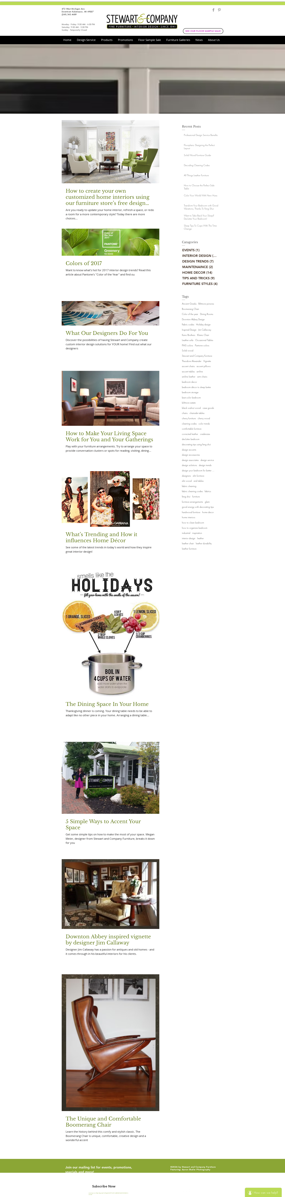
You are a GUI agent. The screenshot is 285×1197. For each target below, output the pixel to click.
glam (207, 501)
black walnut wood (191, 407)
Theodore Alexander (191, 361)
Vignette (207, 361)
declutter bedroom (190, 439)
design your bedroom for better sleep (198, 470)
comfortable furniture (191, 428)
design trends (205, 465)
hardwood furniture (191, 512)
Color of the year (190, 314)
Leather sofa (187, 340)
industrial (186, 532)
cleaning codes (189, 423)
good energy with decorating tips (198, 506)
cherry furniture (189, 418)
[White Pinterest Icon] (188, 1190)
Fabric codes (188, 324)
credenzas (205, 434)
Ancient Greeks (189, 303)
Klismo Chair (203, 335)
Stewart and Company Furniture (197, 355)
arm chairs (202, 376)
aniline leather (188, 376)
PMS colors (187, 345)
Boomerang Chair (190, 308)
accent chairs (188, 366)
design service (207, 460)
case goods (208, 407)
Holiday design (203, 324)
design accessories (191, 454)
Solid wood (187, 350)
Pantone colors (202, 345)
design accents (189, 449)
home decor (208, 512)
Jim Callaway (204, 329)
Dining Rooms (206, 314)
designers (186, 475)
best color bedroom (191, 397)
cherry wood (204, 418)
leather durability (204, 543)
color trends (204, 423)
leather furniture (189, 548)
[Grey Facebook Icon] (213, 10)
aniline (200, 371)
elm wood (187, 480)
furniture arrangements (192, 501)
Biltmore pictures (206, 303)
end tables (199, 480)
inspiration (197, 532)
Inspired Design (189, 329)
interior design (188, 538)
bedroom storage (190, 392)
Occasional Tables (204, 340)
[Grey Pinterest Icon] (219, 10)
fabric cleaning (189, 486)
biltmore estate (189, 402)
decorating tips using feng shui (196, 444)
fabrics (208, 491)
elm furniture (198, 475)
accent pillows (203, 366)
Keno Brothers (188, 335)
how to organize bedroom (194, 527)
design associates (190, 460)
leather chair (188, 543)
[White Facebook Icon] (182, 1190)
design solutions (189, 465)
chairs (185, 413)
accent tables (188, 371)
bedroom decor (189, 381)
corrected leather (190, 434)
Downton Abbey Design (193, 319)
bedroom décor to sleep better (196, 387)
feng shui (186, 496)
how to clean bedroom (193, 522)
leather (200, 538)
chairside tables (197, 413)
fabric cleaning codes (192, 491)
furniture (196, 496)
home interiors (188, 517)
